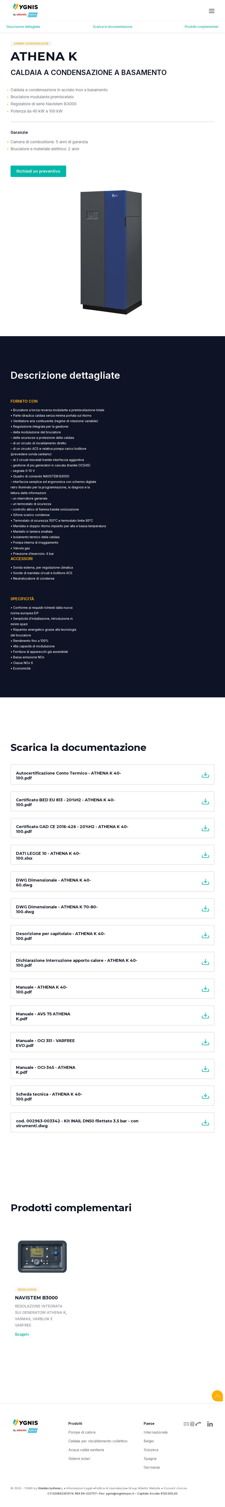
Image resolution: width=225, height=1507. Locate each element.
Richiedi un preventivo (38, 171)
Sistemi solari (79, 1458)
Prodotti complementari (201, 27)
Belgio (149, 1441)
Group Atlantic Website (144, 1488)
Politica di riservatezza (110, 1488)
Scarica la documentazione (112, 27)
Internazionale (156, 1432)
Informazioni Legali (79, 1488)
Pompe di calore (82, 1432)
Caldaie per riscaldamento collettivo (97, 1441)
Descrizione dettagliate (23, 27)
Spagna (150, 1458)
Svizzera (151, 1450)
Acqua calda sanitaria (86, 1450)
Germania (152, 1467)
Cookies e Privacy (50, 1488)
